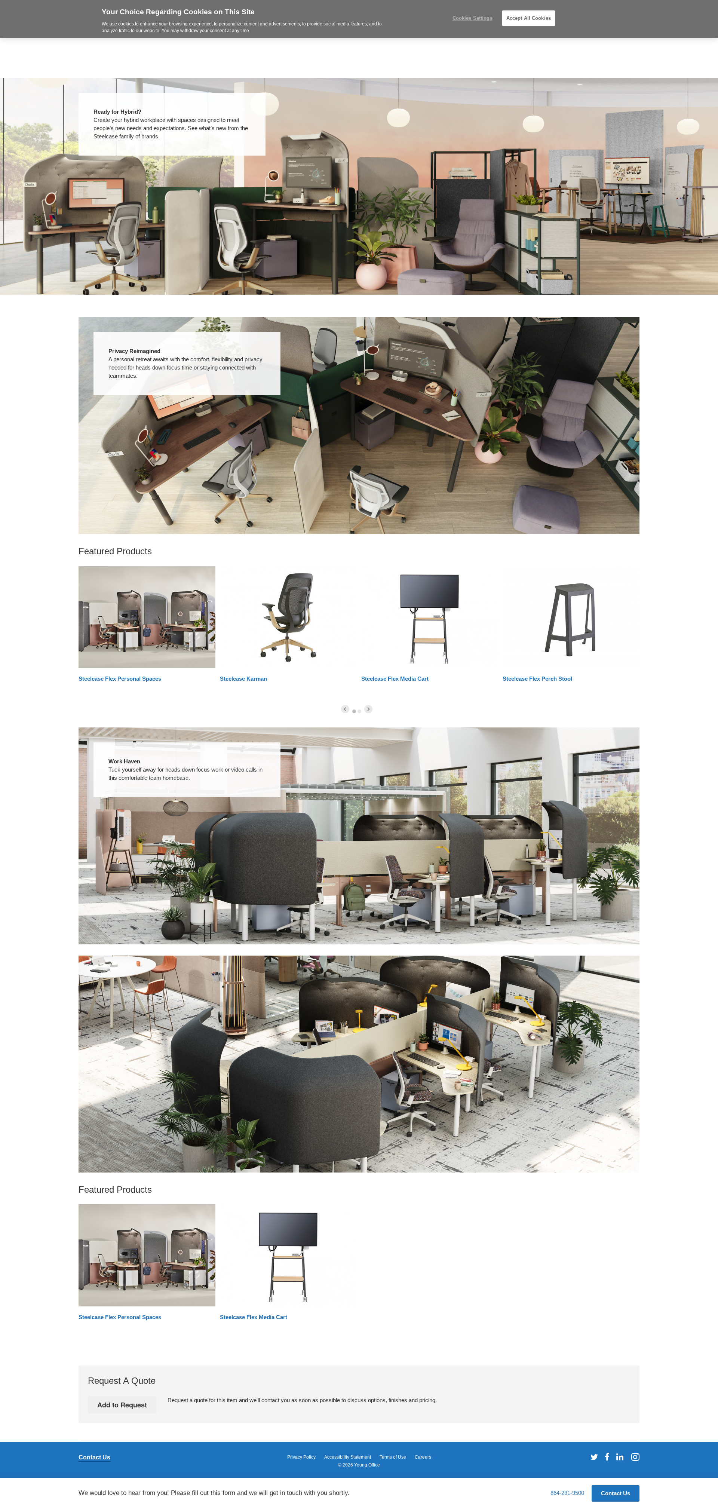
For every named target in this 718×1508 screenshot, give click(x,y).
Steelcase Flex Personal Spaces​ (120, 678)
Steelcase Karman (243, 678)
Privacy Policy (301, 1457)
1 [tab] (354, 711)
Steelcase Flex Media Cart (395, 678)
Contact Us (94, 1457)
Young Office (367, 1465)
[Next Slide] (368, 709)
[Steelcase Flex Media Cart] (429, 617)
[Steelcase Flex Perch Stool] (571, 617)
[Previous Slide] (345, 709)
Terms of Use (393, 1457)
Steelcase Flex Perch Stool (537, 678)
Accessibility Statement (347, 1457)
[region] (359, 19)
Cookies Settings (472, 18)
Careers (423, 1457)
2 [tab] (359, 711)
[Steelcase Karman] (288, 617)
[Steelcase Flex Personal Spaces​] (147, 617)
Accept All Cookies (528, 18)
